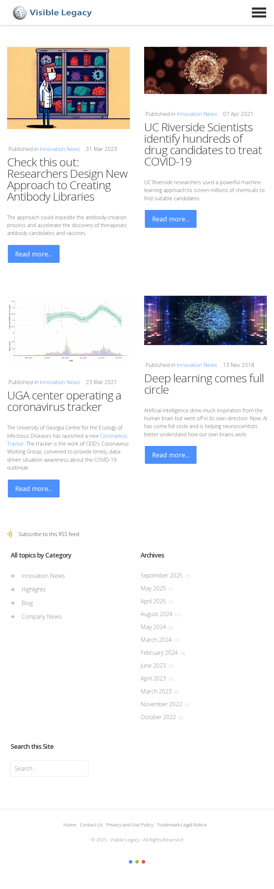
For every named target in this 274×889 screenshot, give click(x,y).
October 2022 (162, 717)
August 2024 (160, 614)
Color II (137, 862)
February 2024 (163, 653)
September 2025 (165, 575)
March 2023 (160, 691)
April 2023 (157, 678)
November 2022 (165, 704)
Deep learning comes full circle (204, 383)
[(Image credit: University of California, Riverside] (205, 70)
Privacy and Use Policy (129, 824)
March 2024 (160, 640)
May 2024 (157, 627)
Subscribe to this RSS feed (49, 534)
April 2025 (157, 601)
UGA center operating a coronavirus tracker (64, 400)
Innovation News (60, 148)
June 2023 (157, 665)
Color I (130, 862)
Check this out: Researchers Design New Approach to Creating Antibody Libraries (67, 179)
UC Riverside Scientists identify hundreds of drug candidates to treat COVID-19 (203, 144)
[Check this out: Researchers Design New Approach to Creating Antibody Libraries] (68, 88)
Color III (143, 862)
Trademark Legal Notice (182, 824)
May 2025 (157, 588)
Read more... (33, 254)
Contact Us (91, 824)
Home (70, 824)
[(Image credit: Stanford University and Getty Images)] (205, 320)
